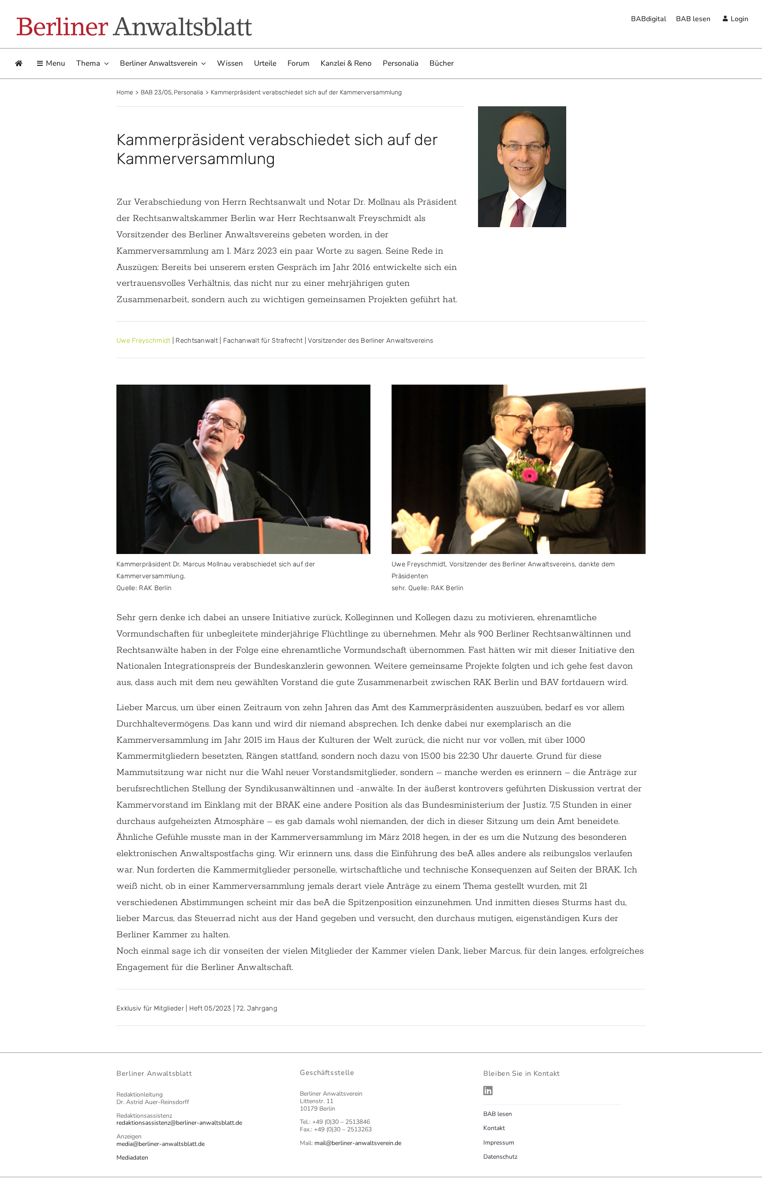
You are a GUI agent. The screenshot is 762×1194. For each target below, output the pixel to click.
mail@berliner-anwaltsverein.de (357, 1143)
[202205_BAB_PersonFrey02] (519, 389)
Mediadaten (132, 1157)
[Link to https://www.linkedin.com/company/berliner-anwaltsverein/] (562, 1090)
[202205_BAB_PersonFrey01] (243, 389)
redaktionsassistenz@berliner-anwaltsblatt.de (179, 1123)
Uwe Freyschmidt (143, 340)
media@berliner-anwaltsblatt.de (160, 1144)
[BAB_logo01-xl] (133, 18)
